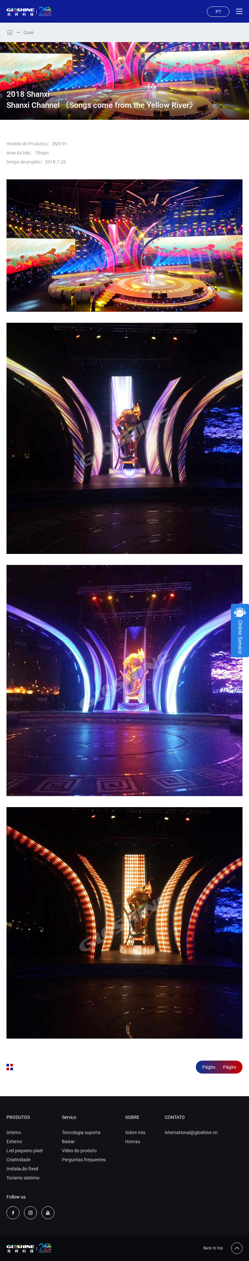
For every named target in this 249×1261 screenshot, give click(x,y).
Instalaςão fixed (22, 1168)
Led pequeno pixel (24, 1150)
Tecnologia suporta (81, 1132)
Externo (14, 1141)
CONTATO (175, 1117)
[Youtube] (48, 1212)
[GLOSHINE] (29, 11)
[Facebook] (12, 1212)
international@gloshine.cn (191, 1132)
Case (28, 32)
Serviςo (69, 1117)
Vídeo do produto (79, 1150)
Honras (132, 1141)
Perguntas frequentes (84, 1159)
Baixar (68, 1141)
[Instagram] (30, 1212)
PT (218, 11)
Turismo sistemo (23, 1177)
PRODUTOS (18, 1117)
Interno (13, 1132)
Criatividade (18, 1159)
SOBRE (132, 1117)
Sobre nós (135, 1132)
